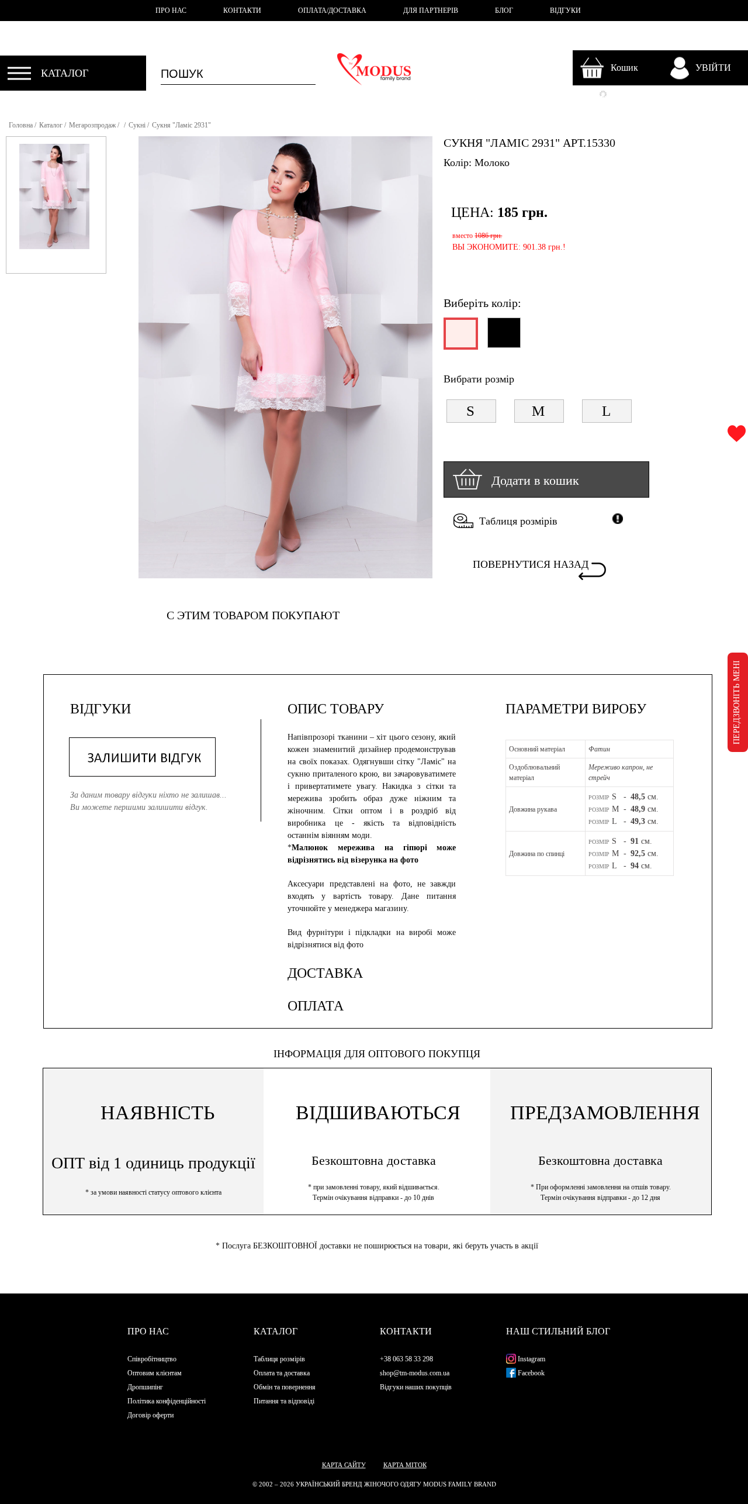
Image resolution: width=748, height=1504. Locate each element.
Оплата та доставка (282, 1373)
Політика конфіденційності (166, 1401)
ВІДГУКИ (565, 10)
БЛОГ (504, 10)
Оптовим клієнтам (154, 1373)
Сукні (137, 125)
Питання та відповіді (284, 1401)
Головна (21, 125)
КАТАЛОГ (64, 73)
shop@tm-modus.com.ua (414, 1373)
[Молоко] (460, 339)
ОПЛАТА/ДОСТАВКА (332, 10)
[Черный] (503, 338)
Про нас (148, 1331)
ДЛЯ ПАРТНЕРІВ (430, 10)
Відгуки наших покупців (416, 1387)
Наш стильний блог (558, 1331)
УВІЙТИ (713, 68)
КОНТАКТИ (242, 10)
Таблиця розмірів (518, 521)
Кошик (624, 68)
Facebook (530, 1373)
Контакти (406, 1331)
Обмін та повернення (285, 1387)
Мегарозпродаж (92, 125)
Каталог (51, 125)
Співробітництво (151, 1359)
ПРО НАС (170, 10)
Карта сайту (344, 1464)
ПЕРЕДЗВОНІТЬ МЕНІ (736, 702)
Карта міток (405, 1464)
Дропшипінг (145, 1387)
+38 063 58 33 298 (406, 1359)
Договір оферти (150, 1415)
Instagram (530, 1359)
